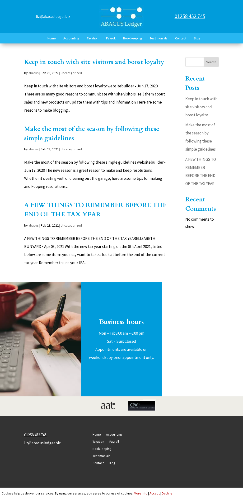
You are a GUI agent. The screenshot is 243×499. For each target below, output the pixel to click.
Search (211, 62)
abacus (33, 73)
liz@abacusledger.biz (53, 16)
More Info (140, 493)
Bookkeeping (132, 38)
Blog (197, 38)
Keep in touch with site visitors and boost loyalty (94, 62)
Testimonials (159, 38)
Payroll (111, 38)
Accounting (71, 38)
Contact (180, 38)
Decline (167, 493)
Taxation (92, 38)
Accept (155, 493)
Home (51, 38)
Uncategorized (71, 73)
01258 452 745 (190, 16)
